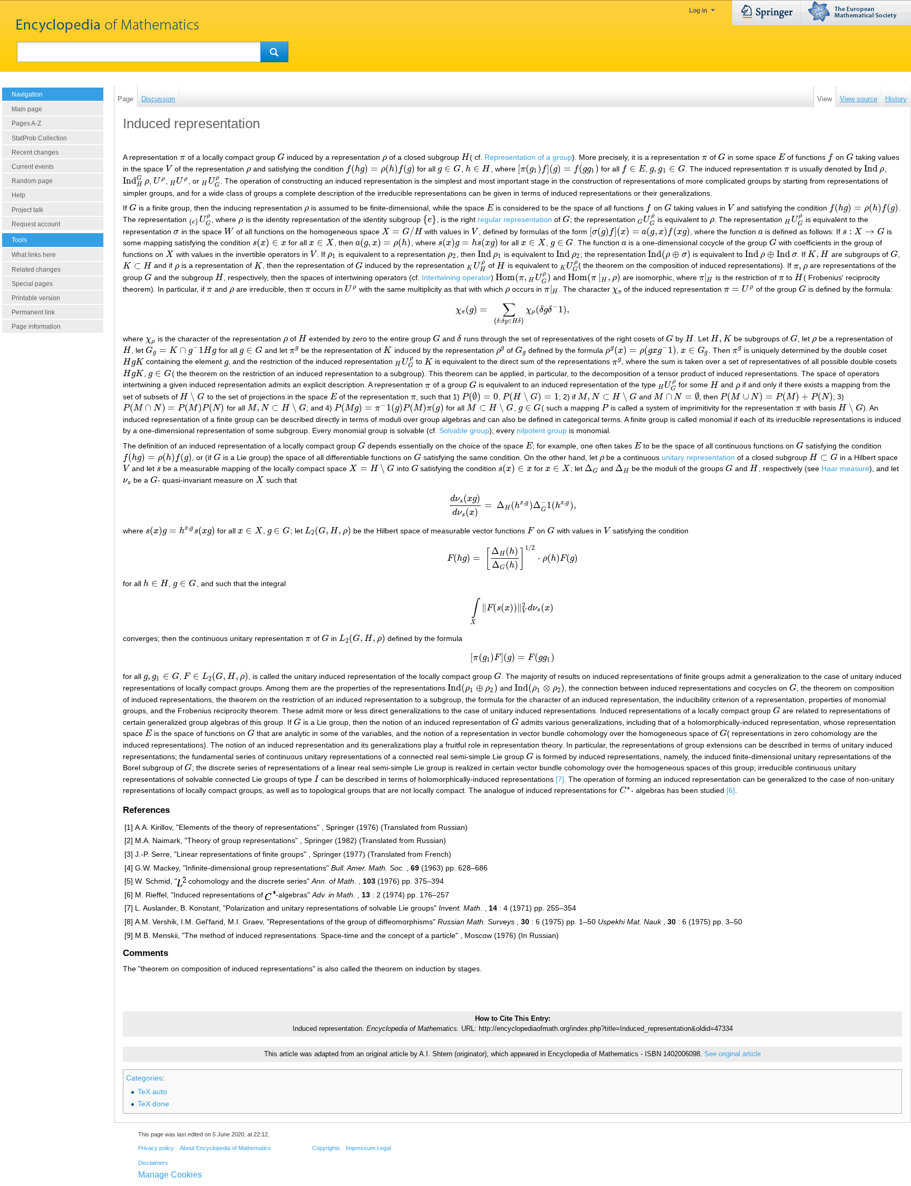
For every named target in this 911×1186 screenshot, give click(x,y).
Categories (144, 1078)
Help (18, 195)
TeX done (153, 1103)
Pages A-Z (26, 123)
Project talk (27, 210)
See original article (732, 1054)
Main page (27, 109)
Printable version (36, 298)
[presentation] (183, 157)
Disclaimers (153, 1163)
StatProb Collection (39, 138)
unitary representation (698, 457)
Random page (32, 181)
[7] (560, 779)
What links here (34, 255)
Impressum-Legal (368, 1148)
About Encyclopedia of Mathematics (225, 1148)
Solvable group (464, 430)
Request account (36, 224)
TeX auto (152, 1091)
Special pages (32, 284)
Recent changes (35, 152)
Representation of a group (528, 157)
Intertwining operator (456, 277)
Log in (698, 10)
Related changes (36, 269)
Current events (33, 166)
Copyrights (326, 1148)
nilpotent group (542, 430)
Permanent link (33, 312)
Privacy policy (156, 1148)
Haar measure (845, 468)
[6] (730, 790)
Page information (36, 326)
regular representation (515, 219)
